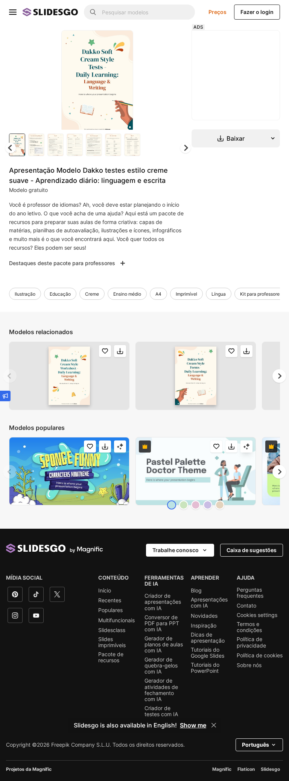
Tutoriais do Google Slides (207, 653)
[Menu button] (13, 12)
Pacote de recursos (110, 657)
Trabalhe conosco (175, 550)
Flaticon (246, 769)
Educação (60, 294)
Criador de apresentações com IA (162, 602)
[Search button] (93, 12)
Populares (110, 610)
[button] (185, 148)
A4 (158, 294)
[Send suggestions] (5, 396)
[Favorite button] (100, 42)
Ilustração (25, 294)
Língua (218, 294)
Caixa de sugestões (252, 550)
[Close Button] (213, 725)
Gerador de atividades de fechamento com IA (161, 690)
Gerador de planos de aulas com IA (163, 644)
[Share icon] (120, 42)
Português (255, 744)
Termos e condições (249, 627)
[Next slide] (122, 80)
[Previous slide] (10, 376)
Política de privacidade (251, 642)
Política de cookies (260, 655)
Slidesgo (270, 769)
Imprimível (186, 294)
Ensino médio (127, 294)
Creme (92, 294)
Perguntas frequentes (250, 593)
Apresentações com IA (209, 603)
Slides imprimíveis (112, 642)
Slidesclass (111, 630)
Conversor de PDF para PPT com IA (161, 623)
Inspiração (203, 626)
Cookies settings (257, 615)
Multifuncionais (116, 620)
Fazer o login (257, 12)
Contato (246, 606)
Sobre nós (249, 665)
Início (104, 591)
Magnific (221, 769)
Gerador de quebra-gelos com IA (161, 666)
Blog (196, 591)
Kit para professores (261, 294)
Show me (193, 725)
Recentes (109, 600)
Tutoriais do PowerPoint (205, 668)
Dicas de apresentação (208, 638)
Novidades (204, 616)
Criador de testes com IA (161, 711)
